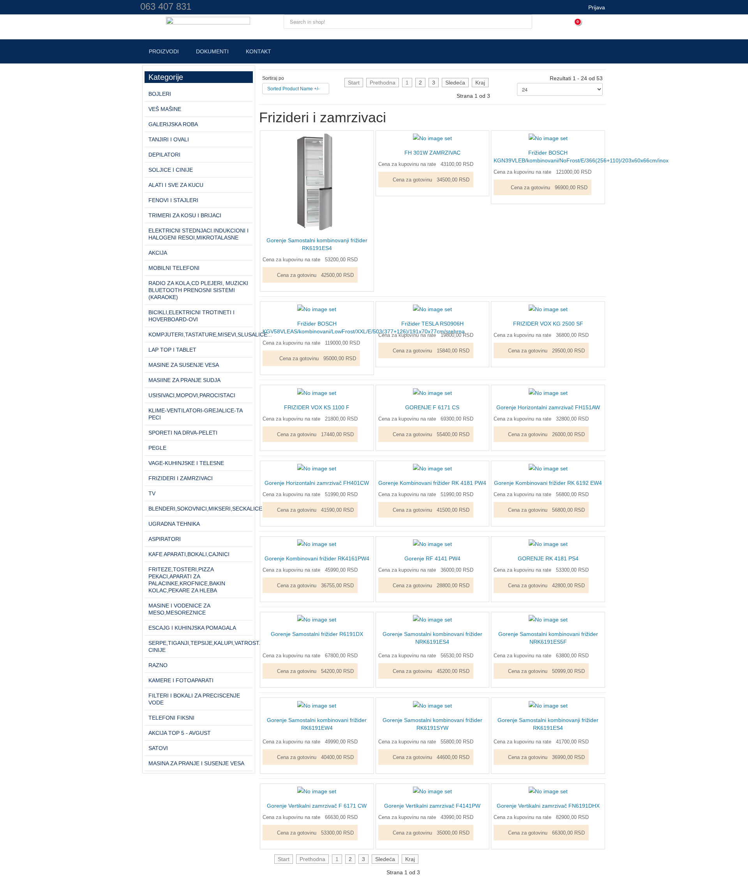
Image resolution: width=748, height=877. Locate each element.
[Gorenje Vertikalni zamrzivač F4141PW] (432, 791)
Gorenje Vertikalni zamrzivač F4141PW (432, 806)
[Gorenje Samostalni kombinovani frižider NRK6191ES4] (432, 619)
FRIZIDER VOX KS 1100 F (316, 407)
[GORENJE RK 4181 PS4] (548, 544)
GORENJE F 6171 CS (432, 407)
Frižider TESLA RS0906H (432, 324)
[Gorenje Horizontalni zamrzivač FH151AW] (548, 392)
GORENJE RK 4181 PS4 (548, 558)
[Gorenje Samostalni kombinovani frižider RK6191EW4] (316, 705)
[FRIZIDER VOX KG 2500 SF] (548, 309)
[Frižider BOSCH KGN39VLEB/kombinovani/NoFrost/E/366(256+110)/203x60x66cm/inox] (548, 138)
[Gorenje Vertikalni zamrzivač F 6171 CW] (316, 791)
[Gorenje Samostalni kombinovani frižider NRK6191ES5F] (548, 619)
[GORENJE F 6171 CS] (432, 392)
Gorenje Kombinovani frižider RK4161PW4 (317, 558)
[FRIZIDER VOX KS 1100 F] (316, 392)
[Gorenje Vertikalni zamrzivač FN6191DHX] (548, 791)
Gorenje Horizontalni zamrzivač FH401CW (317, 483)
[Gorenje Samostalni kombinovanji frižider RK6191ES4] (316, 181)
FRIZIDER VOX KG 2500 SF (548, 324)
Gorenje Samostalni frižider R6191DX (317, 634)
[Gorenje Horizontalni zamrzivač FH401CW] (316, 468)
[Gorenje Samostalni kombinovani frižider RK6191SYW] (432, 705)
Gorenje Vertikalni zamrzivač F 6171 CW (317, 806)
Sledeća (455, 82)
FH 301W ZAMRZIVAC (432, 153)
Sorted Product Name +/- (293, 89)
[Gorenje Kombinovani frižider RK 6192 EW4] (548, 468)
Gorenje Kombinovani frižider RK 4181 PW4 (432, 483)
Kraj (480, 82)
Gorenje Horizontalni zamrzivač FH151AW (548, 407)
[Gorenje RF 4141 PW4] (432, 544)
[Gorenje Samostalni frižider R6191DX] (316, 619)
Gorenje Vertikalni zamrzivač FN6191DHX (548, 806)
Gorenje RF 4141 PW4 (432, 558)
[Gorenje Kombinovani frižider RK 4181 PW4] (432, 468)
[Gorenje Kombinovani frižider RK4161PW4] (316, 544)
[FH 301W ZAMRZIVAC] (432, 138)
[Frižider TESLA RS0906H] (432, 309)
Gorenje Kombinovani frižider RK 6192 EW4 (548, 483)
